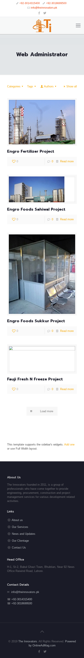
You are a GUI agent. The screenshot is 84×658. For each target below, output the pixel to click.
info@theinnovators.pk (44, 7)
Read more (67, 161)
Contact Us (19, 547)
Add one (69, 444)
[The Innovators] (42, 25)
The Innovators (27, 641)
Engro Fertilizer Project (30, 151)
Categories (13, 86)
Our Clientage (20, 540)
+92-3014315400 (29, 3)
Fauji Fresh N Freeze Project (35, 379)
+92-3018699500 (56, 3)
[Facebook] (39, 13)
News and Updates (23, 533)
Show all (71, 86)
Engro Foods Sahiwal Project (36, 209)
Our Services (20, 527)
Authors (49, 86)
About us (17, 520)
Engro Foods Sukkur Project (36, 321)
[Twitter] (45, 13)
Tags (30, 86)
